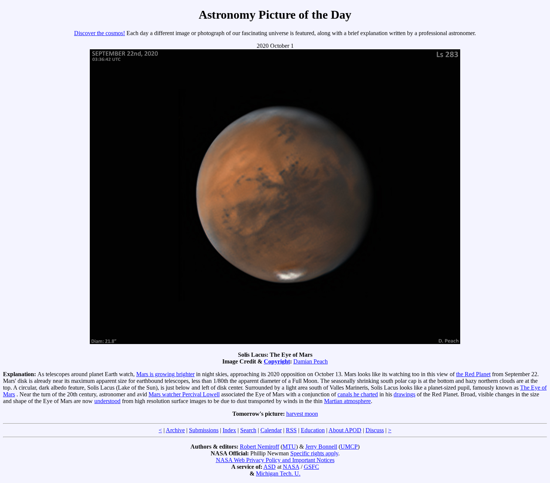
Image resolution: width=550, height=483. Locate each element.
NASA (291, 467)
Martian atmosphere (347, 401)
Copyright (277, 361)
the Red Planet (473, 374)
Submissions (204, 430)
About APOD (345, 430)
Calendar (271, 430)
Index (229, 430)
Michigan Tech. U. (278, 473)
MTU (289, 446)
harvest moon (302, 414)
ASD (269, 467)
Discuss (375, 430)
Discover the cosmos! (99, 33)
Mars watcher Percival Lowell (184, 394)
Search (248, 430)
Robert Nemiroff (259, 446)
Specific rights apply (314, 453)
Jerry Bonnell (321, 446)
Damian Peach (310, 361)
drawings (404, 394)
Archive (175, 430)
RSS (291, 430)
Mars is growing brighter (165, 374)
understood (107, 401)
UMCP (349, 446)
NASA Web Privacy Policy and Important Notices (275, 460)
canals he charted (357, 394)
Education (313, 430)
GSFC (311, 467)
